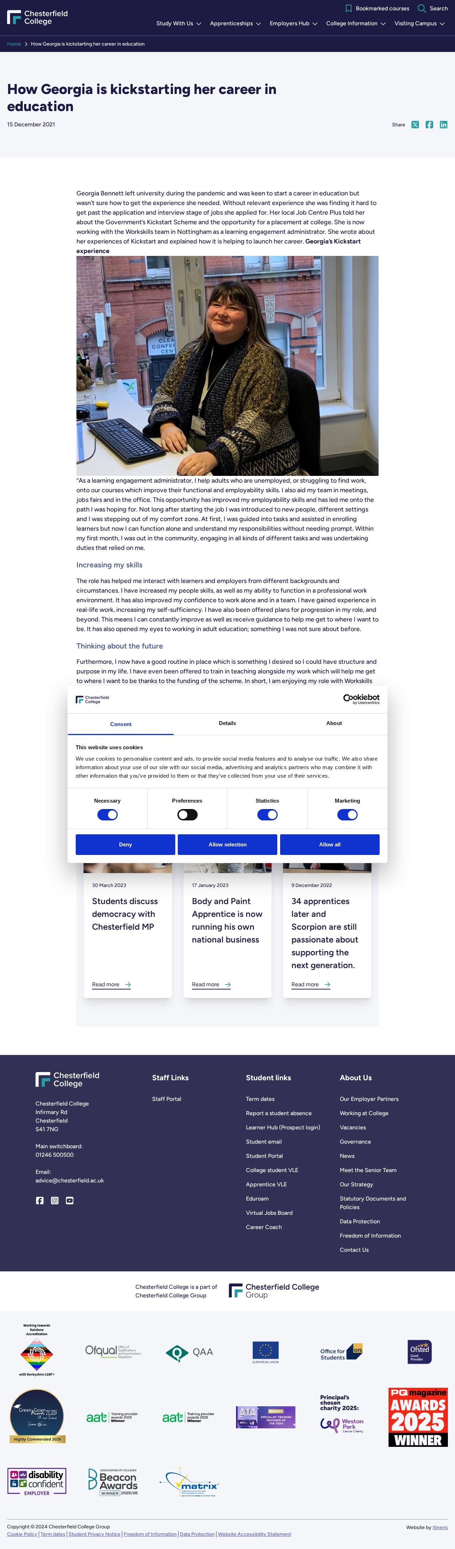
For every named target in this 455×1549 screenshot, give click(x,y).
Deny (125, 844)
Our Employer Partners (369, 1099)
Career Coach (264, 1227)
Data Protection (360, 1221)
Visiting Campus (421, 24)
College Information (357, 24)
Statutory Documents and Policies (373, 1203)
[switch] (187, 814)
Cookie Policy (22, 1534)
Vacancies (353, 1127)
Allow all (330, 844)
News (347, 1155)
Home (14, 44)
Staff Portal (166, 1099)
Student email (264, 1141)
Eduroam (257, 1198)
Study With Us (180, 24)
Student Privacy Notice (95, 1534)
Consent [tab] (121, 724)
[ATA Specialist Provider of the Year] (265, 1417)
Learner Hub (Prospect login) (283, 1127)
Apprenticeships (237, 24)
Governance (355, 1141)
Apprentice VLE (266, 1184)
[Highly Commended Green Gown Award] (36, 1417)
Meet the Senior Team (368, 1170)
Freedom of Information (370, 1235)
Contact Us (354, 1249)
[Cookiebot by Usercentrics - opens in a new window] (348, 699)
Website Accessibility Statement (254, 1534)
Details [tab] (227, 723)
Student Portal (264, 1155)
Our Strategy (356, 1184)
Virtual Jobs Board (269, 1212)
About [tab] (334, 723)
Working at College (364, 1113)
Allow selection (228, 844)
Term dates (260, 1099)
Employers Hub (295, 24)
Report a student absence (279, 1113)
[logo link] (342, 1417)
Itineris (440, 1527)
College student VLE (272, 1170)
